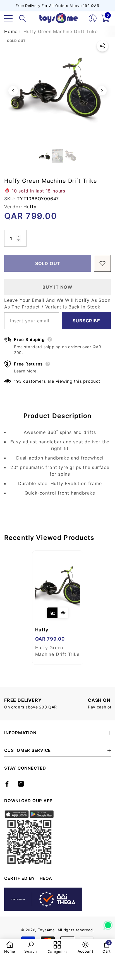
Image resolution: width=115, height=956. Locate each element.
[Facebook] (7, 784)
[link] (9, 947)
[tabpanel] (57, 607)
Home (11, 31)
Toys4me (46, 930)
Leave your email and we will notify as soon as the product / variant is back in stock (57, 303)
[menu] (8, 18)
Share (102, 45)
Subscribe (86, 320)
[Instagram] (21, 784)
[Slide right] (102, 90)
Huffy (29, 206)
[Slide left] (13, 90)
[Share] (102, 45)
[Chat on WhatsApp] (108, 923)
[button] (22, 18)
